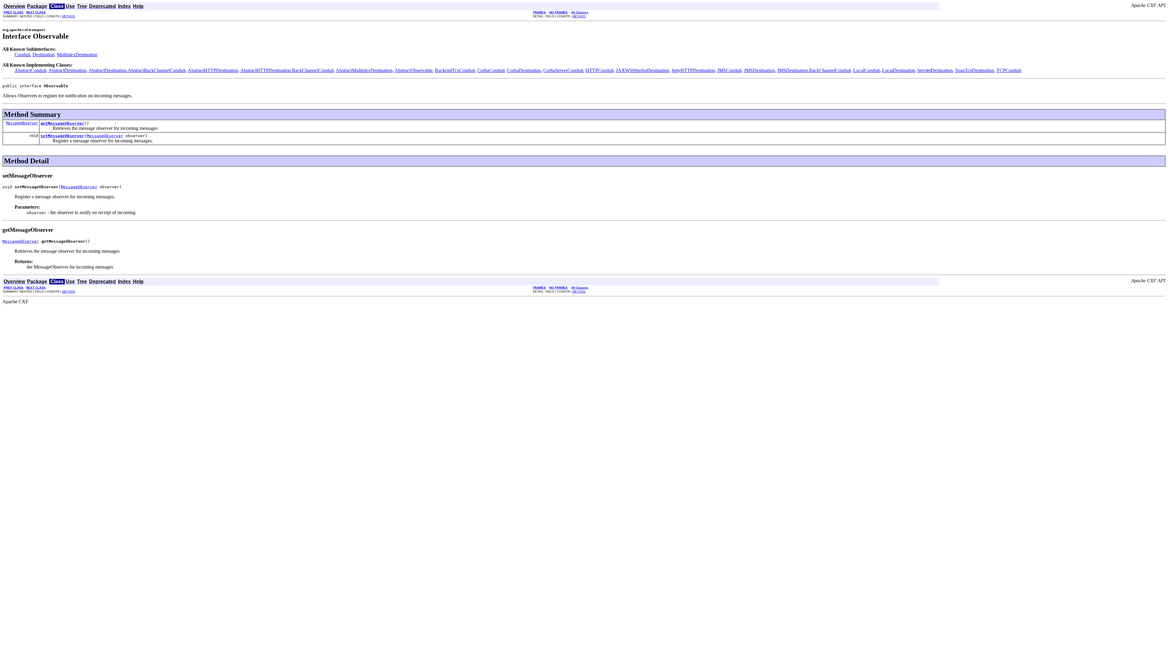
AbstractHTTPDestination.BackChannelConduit (287, 70)
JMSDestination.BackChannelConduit (814, 70)
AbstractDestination (67, 70)
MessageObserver (22, 123)
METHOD (68, 16)
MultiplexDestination (77, 54)
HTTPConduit (600, 70)
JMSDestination (759, 70)
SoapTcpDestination (974, 70)
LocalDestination (898, 70)
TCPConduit (1008, 70)
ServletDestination (935, 70)
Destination (43, 54)
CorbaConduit (491, 70)
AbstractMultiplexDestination (364, 70)
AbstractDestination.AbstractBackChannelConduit (137, 70)
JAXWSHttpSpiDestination (642, 70)
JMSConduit (729, 70)
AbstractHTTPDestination (213, 70)
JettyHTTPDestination (693, 70)
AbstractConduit (30, 70)
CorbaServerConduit (563, 70)
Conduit (22, 54)
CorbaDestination (524, 70)
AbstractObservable (414, 70)
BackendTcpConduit (455, 70)
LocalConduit (866, 70)
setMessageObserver (62, 136)
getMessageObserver (62, 123)
